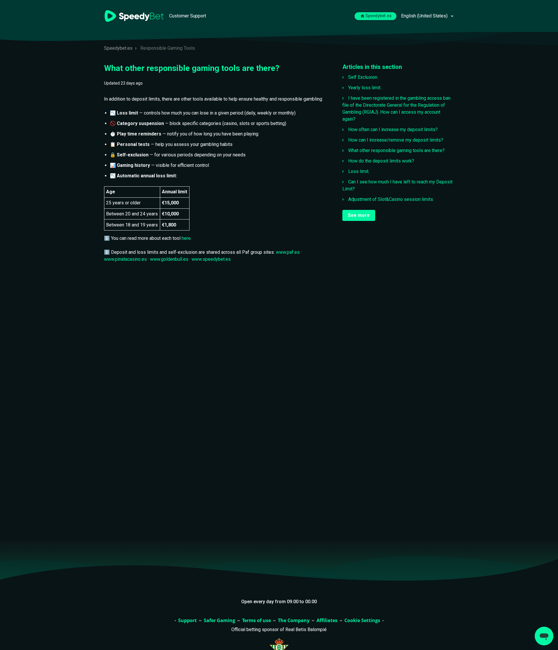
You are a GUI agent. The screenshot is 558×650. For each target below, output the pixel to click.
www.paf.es (288, 252)
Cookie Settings (362, 620)
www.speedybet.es (211, 259)
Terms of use (256, 620)
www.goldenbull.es (169, 259)
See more (359, 215)
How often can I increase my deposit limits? (393, 129)
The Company (294, 620)
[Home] (135, 15)
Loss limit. (358, 171)
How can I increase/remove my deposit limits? (395, 140)
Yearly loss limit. (364, 87)
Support (187, 620)
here (186, 238)
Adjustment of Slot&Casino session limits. (391, 199)
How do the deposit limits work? (381, 161)
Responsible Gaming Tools (167, 48)
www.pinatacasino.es (125, 259)
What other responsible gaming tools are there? (396, 150)
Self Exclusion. (363, 77)
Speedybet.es (378, 15)
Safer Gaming (219, 620)
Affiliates (326, 620)
